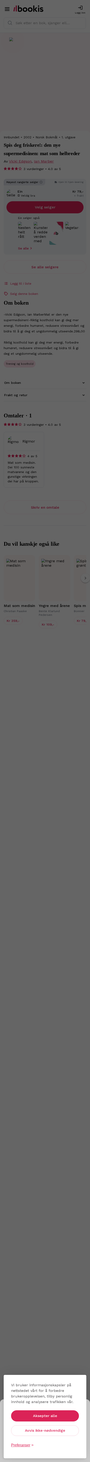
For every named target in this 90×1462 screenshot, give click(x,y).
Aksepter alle (45, 1416)
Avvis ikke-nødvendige (45, 1430)
